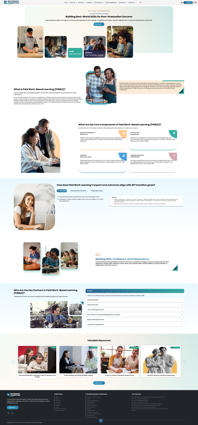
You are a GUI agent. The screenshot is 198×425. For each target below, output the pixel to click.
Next (184, 362)
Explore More (98, 383)
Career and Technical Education (94, 397)
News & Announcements (61, 408)
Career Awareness (91, 410)
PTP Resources (98, 2)
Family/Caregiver (92, 300)
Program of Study (90, 403)
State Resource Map (60, 410)
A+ (8, 413)
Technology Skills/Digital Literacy (94, 414)
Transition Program (91, 407)
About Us (72, 2)
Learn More (98, 24)
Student (89, 291)
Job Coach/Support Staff (95, 310)
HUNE (134, 410)
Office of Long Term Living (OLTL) (140, 402)
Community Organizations (95, 324)
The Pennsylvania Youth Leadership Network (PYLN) (144, 407)
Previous (13, 362)
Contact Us (131, 2)
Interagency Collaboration (92, 412)
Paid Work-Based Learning (92, 400)
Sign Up (188, 2)
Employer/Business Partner (95, 319)
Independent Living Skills (92, 417)
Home (66, 2)
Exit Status (89, 408)
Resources (122, 2)
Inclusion (89, 398)
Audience (89, 2)
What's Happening (110, 2)
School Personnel (92, 305)
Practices (81, 2)
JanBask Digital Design (37, 422)
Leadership (58, 402)
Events (57, 407)
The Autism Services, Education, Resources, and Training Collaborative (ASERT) (150, 408)
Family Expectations (91, 402)
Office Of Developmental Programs (140, 400)
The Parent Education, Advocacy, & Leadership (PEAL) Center (146, 405)
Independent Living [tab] (96, 191)
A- (12, 413)
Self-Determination (91, 415)
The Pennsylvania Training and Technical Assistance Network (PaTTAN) (148, 397)
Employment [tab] (62, 191)
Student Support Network (92, 405)
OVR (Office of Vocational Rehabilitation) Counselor (103, 315)
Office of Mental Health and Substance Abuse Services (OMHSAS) (147, 403)
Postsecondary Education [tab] (78, 191)
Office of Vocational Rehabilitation (140, 398)
